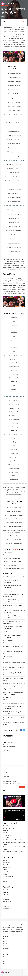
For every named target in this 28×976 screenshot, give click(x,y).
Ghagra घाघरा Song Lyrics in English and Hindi (13, 591)
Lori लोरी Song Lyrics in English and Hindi (12, 632)
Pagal (4, 879)
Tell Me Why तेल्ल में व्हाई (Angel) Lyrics (11, 558)
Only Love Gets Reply (8, 876)
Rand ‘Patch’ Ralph (7, 911)
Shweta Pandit (5, 5)
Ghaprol (5, 860)
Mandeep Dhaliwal (7, 901)
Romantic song (6, 939)
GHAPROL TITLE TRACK (8, 828)
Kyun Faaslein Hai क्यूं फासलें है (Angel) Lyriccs (13, 568)
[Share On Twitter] (24, 730)
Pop (4, 941)
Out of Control (6, 881)
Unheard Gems (6, 865)
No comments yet (8, 736)
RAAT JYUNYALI (6, 837)
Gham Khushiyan (6, 862)
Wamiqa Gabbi (6, 906)
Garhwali (5, 959)
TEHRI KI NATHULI (7, 835)
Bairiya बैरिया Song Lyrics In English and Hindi (13, 577)
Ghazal (4, 956)
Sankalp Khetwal (6, 892)
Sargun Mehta (6, 899)
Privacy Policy (23, 972)
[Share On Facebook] (21, 730)
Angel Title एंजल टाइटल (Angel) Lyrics (12, 561)
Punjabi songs (6, 948)
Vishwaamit (5, 890)
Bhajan (4, 952)
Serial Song (6, 963)
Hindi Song (5, 936)
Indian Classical (6, 943)
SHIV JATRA (5, 832)
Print (23, 22)
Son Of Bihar (6, 874)
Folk (4, 961)
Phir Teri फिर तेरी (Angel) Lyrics (10, 565)
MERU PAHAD (6, 830)
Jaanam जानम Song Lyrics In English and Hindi (13, 703)
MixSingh (5, 904)
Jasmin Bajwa (6, 908)
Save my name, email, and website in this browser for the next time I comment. (12, 782)
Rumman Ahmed (6, 897)
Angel (3, 16)
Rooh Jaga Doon (6, 867)
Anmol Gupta (6, 894)
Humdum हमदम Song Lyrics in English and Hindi (14, 683)
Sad (4, 946)
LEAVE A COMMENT (21, 735)
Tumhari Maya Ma (7, 825)
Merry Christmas (6, 872)
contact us (18, 931)
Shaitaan (5, 869)
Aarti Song (5, 954)
